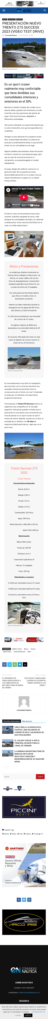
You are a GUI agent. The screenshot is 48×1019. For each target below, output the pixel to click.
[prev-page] (3, 767)
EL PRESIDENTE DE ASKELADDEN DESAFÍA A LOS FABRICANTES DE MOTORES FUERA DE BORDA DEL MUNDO (12, 683)
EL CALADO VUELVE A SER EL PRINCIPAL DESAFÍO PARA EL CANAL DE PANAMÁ (27, 743)
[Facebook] (4, 664)
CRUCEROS (12, 19)
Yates (29, 651)
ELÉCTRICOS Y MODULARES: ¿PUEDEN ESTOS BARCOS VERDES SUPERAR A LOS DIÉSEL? (35, 681)
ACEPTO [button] (28, 1015)
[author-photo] (24, 707)
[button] (3, 10)
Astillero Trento (17, 649)
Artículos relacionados (12, 721)
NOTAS (5, 19)
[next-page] (7, 767)
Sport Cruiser (7, 651)
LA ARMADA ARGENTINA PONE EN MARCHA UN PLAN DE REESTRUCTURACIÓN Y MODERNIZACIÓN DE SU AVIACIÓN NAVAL (29, 756)
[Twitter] (9, 664)
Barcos (26, 649)
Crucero (33, 649)
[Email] (25, 664)
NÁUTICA (5, 732)
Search (40, 777)
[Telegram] (20, 664)
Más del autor (27, 721)
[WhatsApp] (15, 664)
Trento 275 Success (19, 651)
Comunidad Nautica (11, 35)
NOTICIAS (19, 19)
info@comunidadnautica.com (29, 992)
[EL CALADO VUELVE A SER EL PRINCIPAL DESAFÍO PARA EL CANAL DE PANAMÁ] (7, 743)
